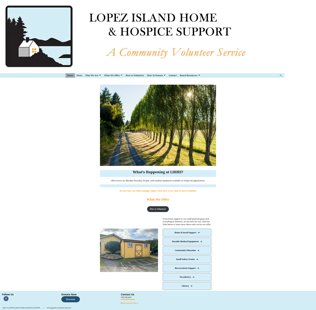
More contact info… (129, 303)
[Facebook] (6, 298)
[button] (158, 209)
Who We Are (91, 75)
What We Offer (112, 75)
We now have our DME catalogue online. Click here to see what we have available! (158, 191)
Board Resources (188, 75)
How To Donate (155, 75)
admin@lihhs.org (128, 299)
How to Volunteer (135, 75)
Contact (173, 75)
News (79, 75)
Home (70, 75)
